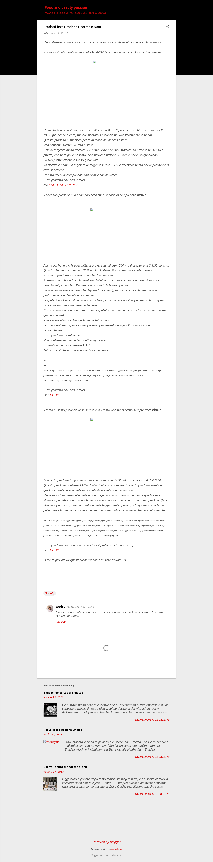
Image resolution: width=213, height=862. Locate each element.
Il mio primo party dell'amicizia (63, 692)
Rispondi (61, 622)
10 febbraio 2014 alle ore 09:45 (80, 607)
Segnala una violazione (106, 855)
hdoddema (116, 849)
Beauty (49, 593)
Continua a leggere (152, 719)
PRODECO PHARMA (63, 185)
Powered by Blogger (107, 842)
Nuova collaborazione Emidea (62, 729)
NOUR (54, 395)
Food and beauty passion (66, 7)
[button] (168, 27)
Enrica (60, 606)
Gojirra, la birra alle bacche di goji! (65, 766)
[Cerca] (174, 8)
